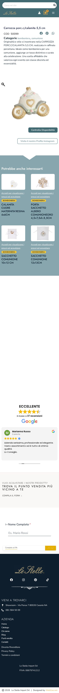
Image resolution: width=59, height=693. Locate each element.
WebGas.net (51, 690)
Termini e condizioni (10, 655)
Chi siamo (5, 631)
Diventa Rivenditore (10, 647)
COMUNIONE (37, 38)
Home (4, 624)
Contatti (4, 642)
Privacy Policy (7, 651)
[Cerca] (55, 5)
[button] (41, 33)
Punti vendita (6, 638)
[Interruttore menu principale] (53, 13)
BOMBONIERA (24, 38)
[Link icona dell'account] (39, 13)
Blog (3, 634)
